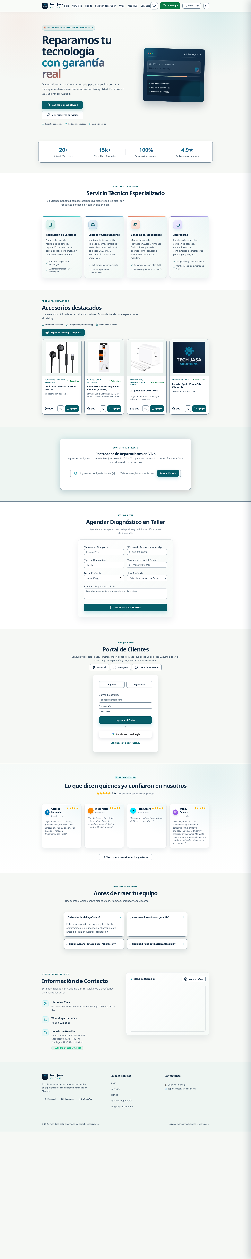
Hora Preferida (135, 573)
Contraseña (105, 706)
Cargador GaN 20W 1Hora (144, 390)
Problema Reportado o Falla (99, 586)
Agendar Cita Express (128, 607)
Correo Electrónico (109, 694)
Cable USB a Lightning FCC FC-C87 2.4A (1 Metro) (104, 388)
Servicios (77, 6)
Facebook (101, 667)
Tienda (88, 6)
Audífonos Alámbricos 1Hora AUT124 (61, 388)
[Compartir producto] (60, 408)
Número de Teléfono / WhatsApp (145, 547)
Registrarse (139, 684)
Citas (121, 6)
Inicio (66, 6)
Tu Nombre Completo (96, 547)
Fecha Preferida (92, 573)
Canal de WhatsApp (149, 667)
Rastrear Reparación (105, 6)
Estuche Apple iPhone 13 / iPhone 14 (186, 385)
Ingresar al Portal (125, 720)
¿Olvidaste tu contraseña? (125, 742)
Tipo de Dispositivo (95, 560)
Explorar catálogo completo (66, 332)
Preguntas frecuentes (122, 1106)
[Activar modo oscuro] (206, 6)
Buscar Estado (168, 473)
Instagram (123, 667)
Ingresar (111, 684)
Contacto (145, 6)
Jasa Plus (133, 6)
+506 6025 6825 (60, 1022)
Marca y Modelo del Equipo (142, 560)
